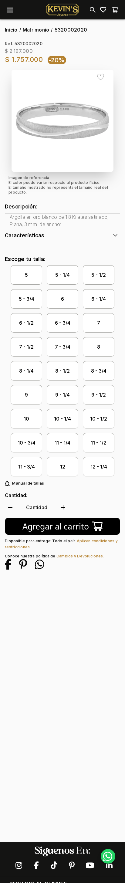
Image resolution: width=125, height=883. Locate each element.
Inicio (11, 30)
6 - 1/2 (26, 323)
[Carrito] (115, 9)
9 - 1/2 (98, 395)
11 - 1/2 (98, 443)
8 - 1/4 (26, 371)
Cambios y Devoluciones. (80, 556)
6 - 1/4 (98, 299)
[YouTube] (89, 865)
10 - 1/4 (62, 419)
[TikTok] (53, 865)
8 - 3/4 (98, 371)
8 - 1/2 (62, 371)
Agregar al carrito (55, 526)
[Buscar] (92, 9)
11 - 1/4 (62, 443)
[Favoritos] (103, 9)
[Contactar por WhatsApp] (108, 856)
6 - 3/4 (62, 323)
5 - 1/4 (62, 275)
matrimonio (36, 30)
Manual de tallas (28, 483)
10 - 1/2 (98, 419)
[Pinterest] (71, 865)
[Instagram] (18, 865)
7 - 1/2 (26, 347)
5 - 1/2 (98, 275)
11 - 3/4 (26, 467)
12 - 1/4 (98, 467)
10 (26, 419)
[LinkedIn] (106, 865)
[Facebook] (36, 865)
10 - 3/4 (26, 443)
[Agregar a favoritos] (100, 76)
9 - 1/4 (62, 395)
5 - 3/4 (26, 299)
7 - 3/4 (62, 347)
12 (62, 467)
